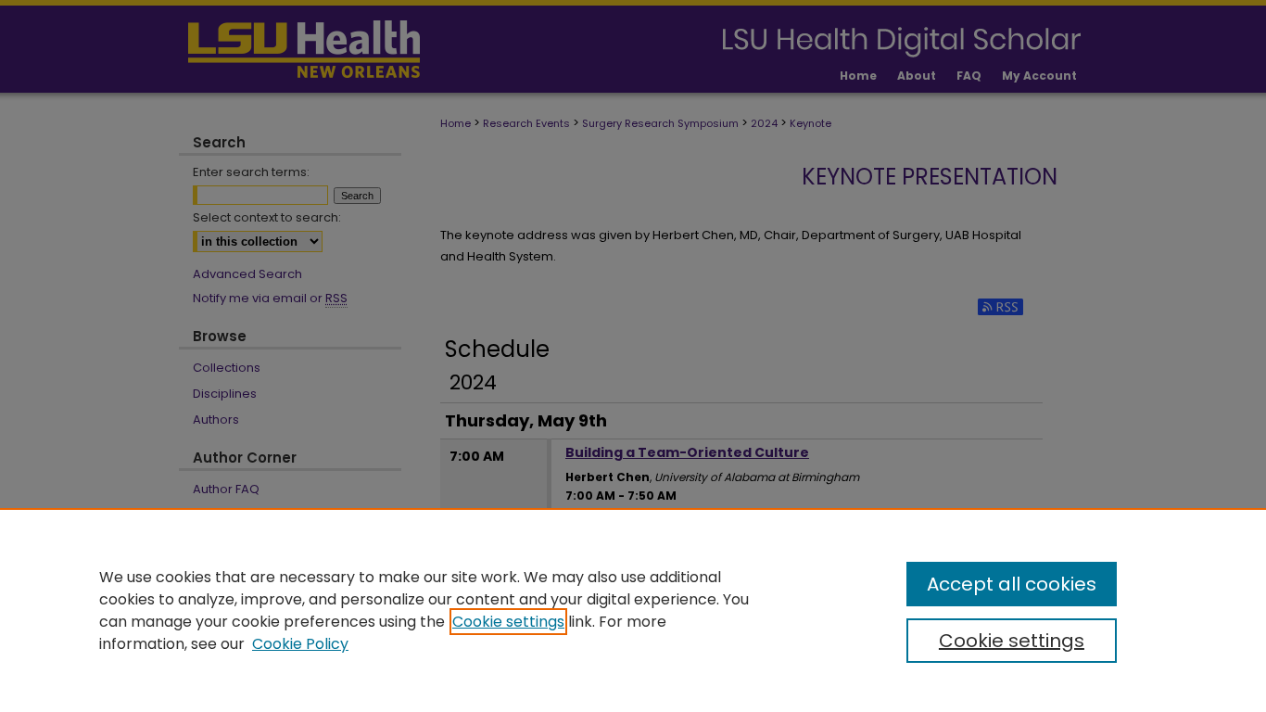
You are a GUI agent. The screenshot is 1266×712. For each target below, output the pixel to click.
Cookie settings (508, 621)
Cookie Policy (300, 644)
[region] (633, 610)
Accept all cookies (1011, 584)
